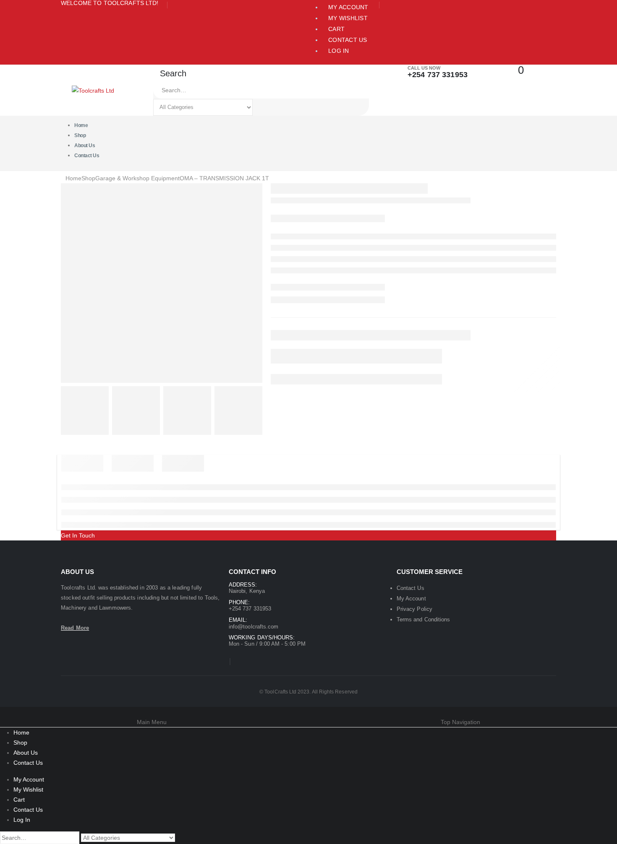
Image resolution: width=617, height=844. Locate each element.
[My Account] (489, 70)
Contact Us (347, 39)
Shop (20, 742)
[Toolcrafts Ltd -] (93, 90)
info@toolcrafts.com (253, 626)
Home (21, 732)
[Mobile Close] (2, 712)
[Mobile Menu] (66, 79)
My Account (348, 7)
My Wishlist (348, 18)
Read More (75, 628)
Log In (338, 50)
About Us (25, 752)
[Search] (262, 107)
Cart (336, 29)
